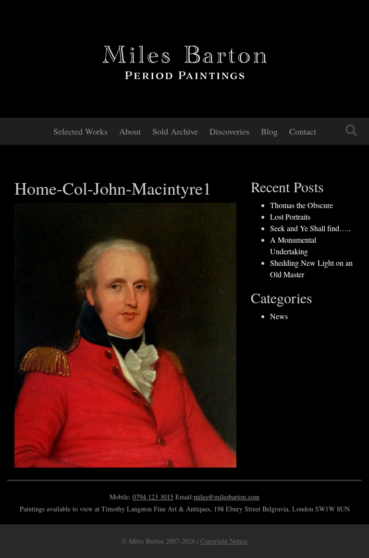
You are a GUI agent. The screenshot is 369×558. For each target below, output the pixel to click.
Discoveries (229, 131)
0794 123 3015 (153, 496)
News (279, 316)
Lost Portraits (290, 216)
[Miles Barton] (184, 60)
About (130, 131)
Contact (302, 131)
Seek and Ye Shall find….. (310, 228)
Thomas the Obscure (301, 205)
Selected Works (80, 131)
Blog (269, 131)
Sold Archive (175, 131)
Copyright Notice (223, 541)
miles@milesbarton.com (226, 496)
